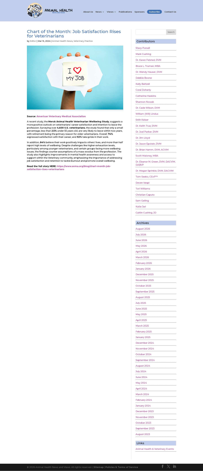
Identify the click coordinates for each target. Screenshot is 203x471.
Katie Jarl (141, 206)
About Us (88, 12)
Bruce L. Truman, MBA (148, 66)
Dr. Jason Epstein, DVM (148, 143)
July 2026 (141, 234)
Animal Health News (62, 41)
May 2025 (141, 314)
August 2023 (143, 434)
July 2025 (141, 303)
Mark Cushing (143, 54)
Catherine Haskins (146, 96)
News (99, 12)
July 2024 (141, 371)
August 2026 (143, 229)
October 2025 (143, 286)
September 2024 (145, 360)
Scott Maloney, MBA (147, 155)
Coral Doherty (143, 90)
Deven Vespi (142, 182)
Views (110, 12)
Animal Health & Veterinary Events (155, 449)
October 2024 (143, 354)
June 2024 (141, 377)
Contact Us (170, 12)
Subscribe (154, 11)
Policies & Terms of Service (121, 467)
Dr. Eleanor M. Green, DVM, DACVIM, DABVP (156, 163)
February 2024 (144, 400)
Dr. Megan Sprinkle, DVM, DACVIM (155, 170)
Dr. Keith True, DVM (146, 126)
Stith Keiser (142, 120)
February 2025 (144, 331)
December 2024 (145, 343)
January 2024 (143, 405)
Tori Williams (143, 188)
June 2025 (141, 308)
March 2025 (142, 326)
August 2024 (143, 365)
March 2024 (142, 394)
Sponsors (139, 12)
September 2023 (145, 428)
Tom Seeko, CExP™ (147, 176)
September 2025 (145, 291)
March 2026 (142, 257)
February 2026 (144, 263)
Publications (125, 12)
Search (171, 32)
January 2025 (143, 337)
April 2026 (141, 251)
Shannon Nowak (145, 102)
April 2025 (141, 320)
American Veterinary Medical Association (61, 116)
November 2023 (145, 417)
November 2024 (145, 348)
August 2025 (143, 297)
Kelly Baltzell (143, 84)
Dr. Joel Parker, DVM (147, 131)
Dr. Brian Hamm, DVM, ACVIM (152, 149)
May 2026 (141, 246)
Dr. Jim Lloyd (143, 138)
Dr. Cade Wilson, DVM (148, 108)
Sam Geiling (142, 200)
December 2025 (145, 274)
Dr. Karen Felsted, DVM (148, 60)
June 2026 (141, 240)
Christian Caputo (145, 194)
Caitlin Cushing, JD (146, 212)
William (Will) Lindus (147, 114)
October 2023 (143, 423)
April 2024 (141, 388)
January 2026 (143, 268)
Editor (33, 41)
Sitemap (99, 467)
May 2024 (141, 383)
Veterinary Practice (83, 41)
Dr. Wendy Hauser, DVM (149, 72)
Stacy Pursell (143, 48)
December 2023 (145, 411)
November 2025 (145, 280)
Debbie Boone (144, 78)
